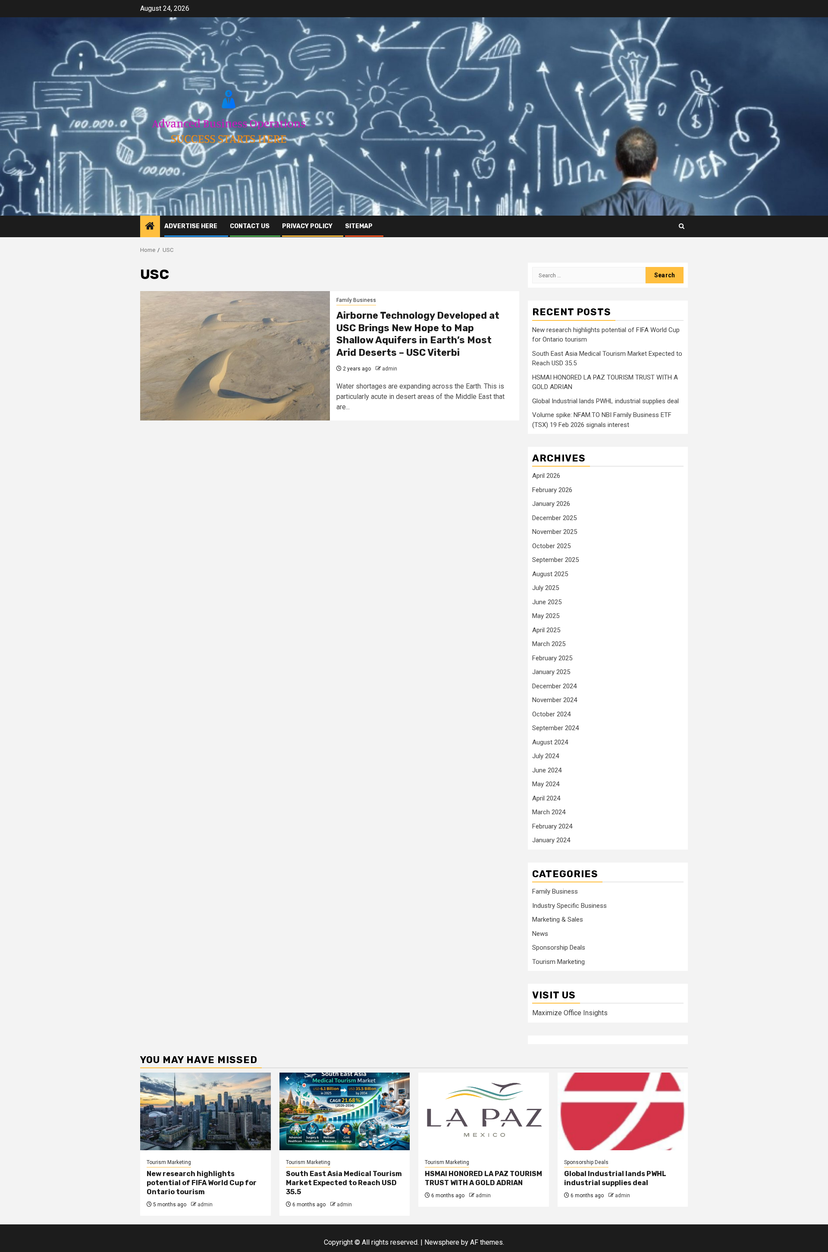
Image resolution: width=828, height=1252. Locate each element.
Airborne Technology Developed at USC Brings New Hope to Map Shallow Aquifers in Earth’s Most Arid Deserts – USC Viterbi (417, 334)
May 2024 (545, 784)
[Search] (681, 226)
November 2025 (554, 532)
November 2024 (554, 700)
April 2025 (546, 630)
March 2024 (548, 812)
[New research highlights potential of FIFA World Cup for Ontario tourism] (205, 1111)
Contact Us (250, 226)
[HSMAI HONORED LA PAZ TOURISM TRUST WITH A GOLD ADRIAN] (483, 1111)
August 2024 (550, 742)
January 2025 (551, 672)
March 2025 (548, 644)
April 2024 (546, 798)
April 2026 (546, 476)
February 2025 (552, 658)
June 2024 (546, 770)
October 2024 (551, 714)
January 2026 (551, 504)
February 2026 (552, 490)
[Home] (150, 227)
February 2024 (552, 826)
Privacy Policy (307, 226)
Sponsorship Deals (558, 947)
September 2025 (555, 560)
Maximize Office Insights (570, 1013)
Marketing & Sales (557, 919)
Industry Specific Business (569, 906)
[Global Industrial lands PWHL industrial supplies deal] (623, 1111)
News (540, 934)
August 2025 (550, 574)
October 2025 (551, 546)
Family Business (356, 300)
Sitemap (359, 226)
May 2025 (545, 616)
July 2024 (545, 756)
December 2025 (554, 518)
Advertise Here (190, 226)
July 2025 (545, 588)
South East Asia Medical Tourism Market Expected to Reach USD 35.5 (344, 1183)
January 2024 (551, 840)
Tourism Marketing (558, 962)
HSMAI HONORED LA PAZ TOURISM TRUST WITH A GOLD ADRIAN (483, 1178)
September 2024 (555, 728)
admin (389, 369)
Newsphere (441, 1242)
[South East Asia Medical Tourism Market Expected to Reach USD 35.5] (344, 1111)
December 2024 (554, 686)
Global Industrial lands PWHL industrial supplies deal (605, 401)
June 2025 (546, 602)
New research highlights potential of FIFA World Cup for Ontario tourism (202, 1183)
